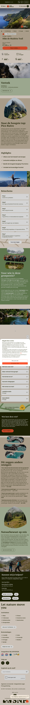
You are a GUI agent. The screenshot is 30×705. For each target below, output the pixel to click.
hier (21, 353)
